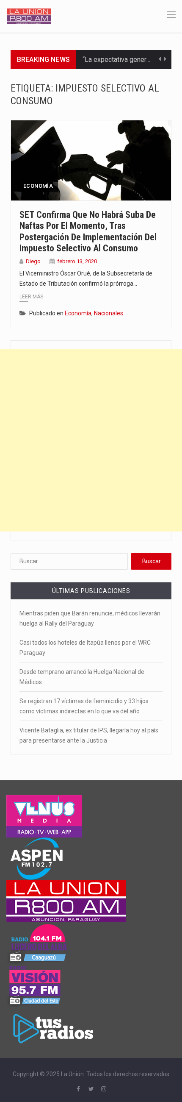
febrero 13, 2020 (77, 261)
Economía (38, 186)
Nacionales (108, 313)
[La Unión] (29, 15)
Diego (33, 261)
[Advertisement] (91, 440)
